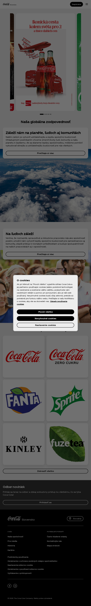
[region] (45, 303)
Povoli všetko (45, 312)
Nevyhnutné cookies (45, 318)
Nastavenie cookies (45, 325)
